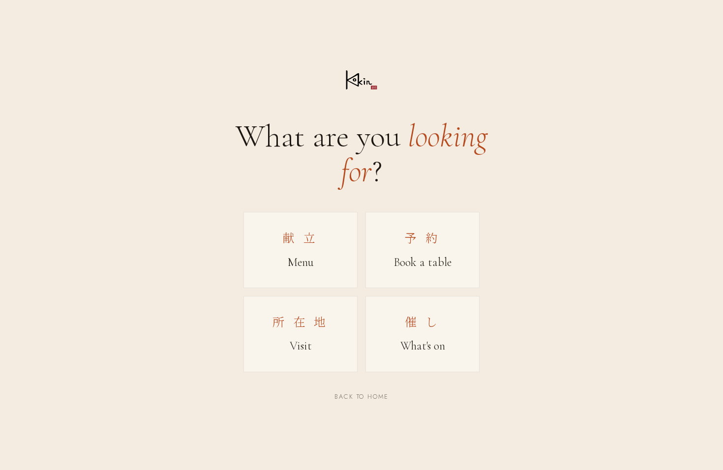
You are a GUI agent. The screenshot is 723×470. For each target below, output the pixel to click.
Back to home (361, 396)
